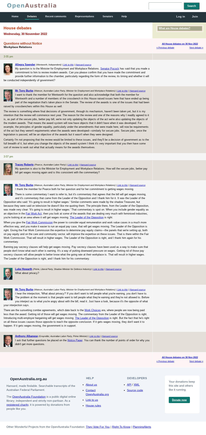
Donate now (179, 399)
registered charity (17, 404)
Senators (108, 16)
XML (137, 384)
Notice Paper (74, 340)
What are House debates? (174, 28)
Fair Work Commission (39, 222)
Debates (32, 16)
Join (195, 16)
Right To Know (121, 426)
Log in (180, 16)
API (129, 384)
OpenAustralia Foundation (29, 396)
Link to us (92, 399)
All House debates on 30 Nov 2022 (180, 44)
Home (15, 16)
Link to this (68, 64)
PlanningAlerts (142, 426)
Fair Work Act (34, 213)
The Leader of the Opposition (87, 217)
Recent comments (55, 16)
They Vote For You (98, 426)
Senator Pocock (109, 68)
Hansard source (83, 64)
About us (91, 384)
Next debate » (196, 47)
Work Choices (92, 310)
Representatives (84, 16)
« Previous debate (165, 47)
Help (124, 16)
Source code (135, 390)
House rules (93, 405)
